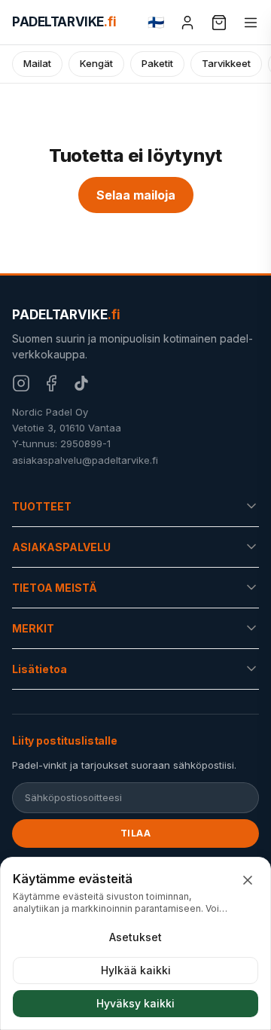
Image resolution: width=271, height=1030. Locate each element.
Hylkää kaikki (136, 970)
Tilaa (135, 833)
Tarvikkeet (226, 63)
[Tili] (187, 22)
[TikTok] (81, 383)
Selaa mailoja (135, 195)
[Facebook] (51, 383)
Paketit (157, 63)
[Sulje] (247, 880)
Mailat (37, 63)
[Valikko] (250, 22)
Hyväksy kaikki (135, 1003)
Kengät (96, 63)
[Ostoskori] (219, 22)
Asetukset (135, 937)
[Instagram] (21, 383)
